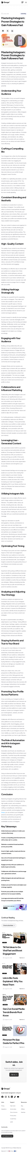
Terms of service (13, 1112)
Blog (22, 1105)
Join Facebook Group (7, 1136)
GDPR (11, 1122)
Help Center (12, 1105)
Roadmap (23, 1112)
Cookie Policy (13, 1118)
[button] (22, 2)
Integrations (3, 1109)
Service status (13, 1109)
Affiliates (23, 1109)
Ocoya (3, 812)
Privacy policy (13, 1115)
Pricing (2, 1105)
